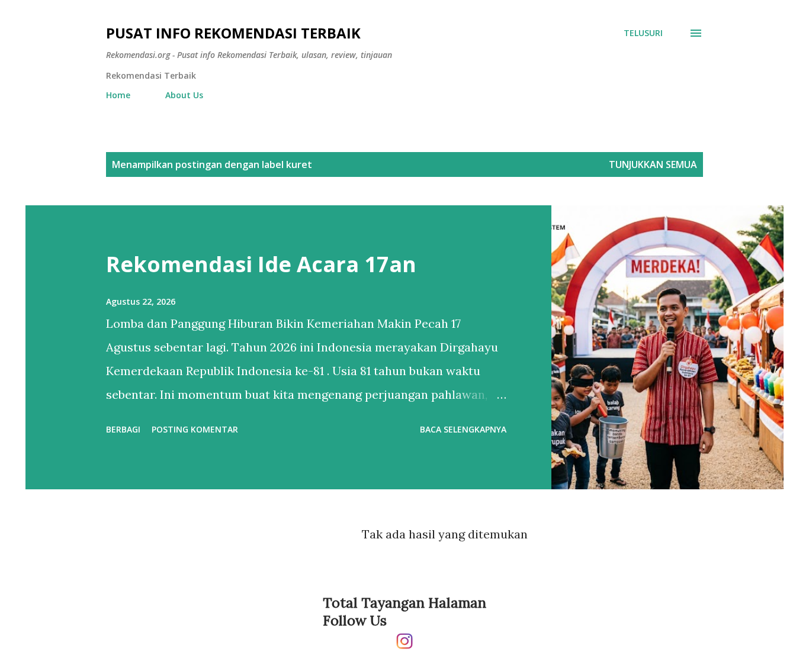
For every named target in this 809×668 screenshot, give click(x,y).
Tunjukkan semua (653, 164)
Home (118, 95)
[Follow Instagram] (404, 636)
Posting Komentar (195, 429)
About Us (184, 95)
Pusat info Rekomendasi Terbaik (233, 33)
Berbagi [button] (123, 429)
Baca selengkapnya (463, 429)
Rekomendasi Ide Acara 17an (261, 264)
